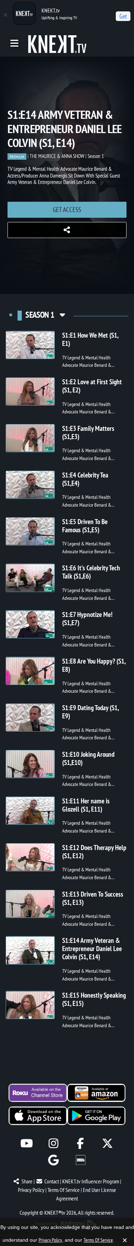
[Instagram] (53, 1143)
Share (27, 1181)
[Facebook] (81, 1143)
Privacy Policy (31, 1189)
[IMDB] (81, 1160)
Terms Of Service (64, 1189)
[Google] (53, 1160)
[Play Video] (30, 345)
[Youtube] (27, 1143)
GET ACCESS (67, 209)
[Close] (5, 15)
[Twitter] (107, 1143)
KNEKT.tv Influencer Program (90, 1181)
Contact (51, 1181)
